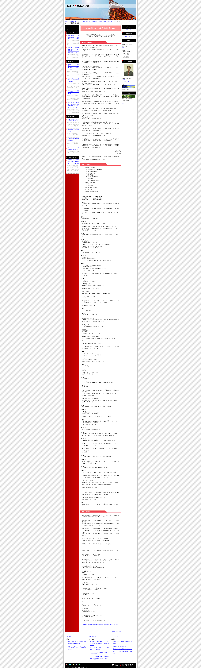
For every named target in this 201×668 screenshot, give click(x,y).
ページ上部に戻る (116, 631)
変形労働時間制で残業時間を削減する (73, 139)
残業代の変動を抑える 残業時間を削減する (73, 120)
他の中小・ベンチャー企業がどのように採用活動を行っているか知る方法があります (73, 50)
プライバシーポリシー (127, 81)
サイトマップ (132, 21)
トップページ (114, 636)
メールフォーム (128, 29)
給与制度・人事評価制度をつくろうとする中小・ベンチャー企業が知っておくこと (73, 67)
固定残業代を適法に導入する (73, 130)
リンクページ (125, 103)
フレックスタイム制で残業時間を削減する (73, 148)
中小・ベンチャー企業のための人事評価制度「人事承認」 (73, 80)
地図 (123, 47)
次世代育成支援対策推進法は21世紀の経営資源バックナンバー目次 (99, 21)
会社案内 (124, 79)
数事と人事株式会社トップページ (73, 21)
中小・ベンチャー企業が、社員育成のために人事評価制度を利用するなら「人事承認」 (73, 105)
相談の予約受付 (128, 36)
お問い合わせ (69, 636)
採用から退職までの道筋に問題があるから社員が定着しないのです (73, 37)
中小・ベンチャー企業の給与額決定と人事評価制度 (73, 92)
